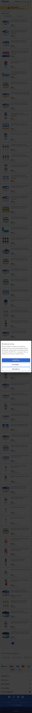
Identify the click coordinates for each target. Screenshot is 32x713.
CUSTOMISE (15, 364)
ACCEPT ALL (16, 360)
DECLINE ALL (16, 369)
